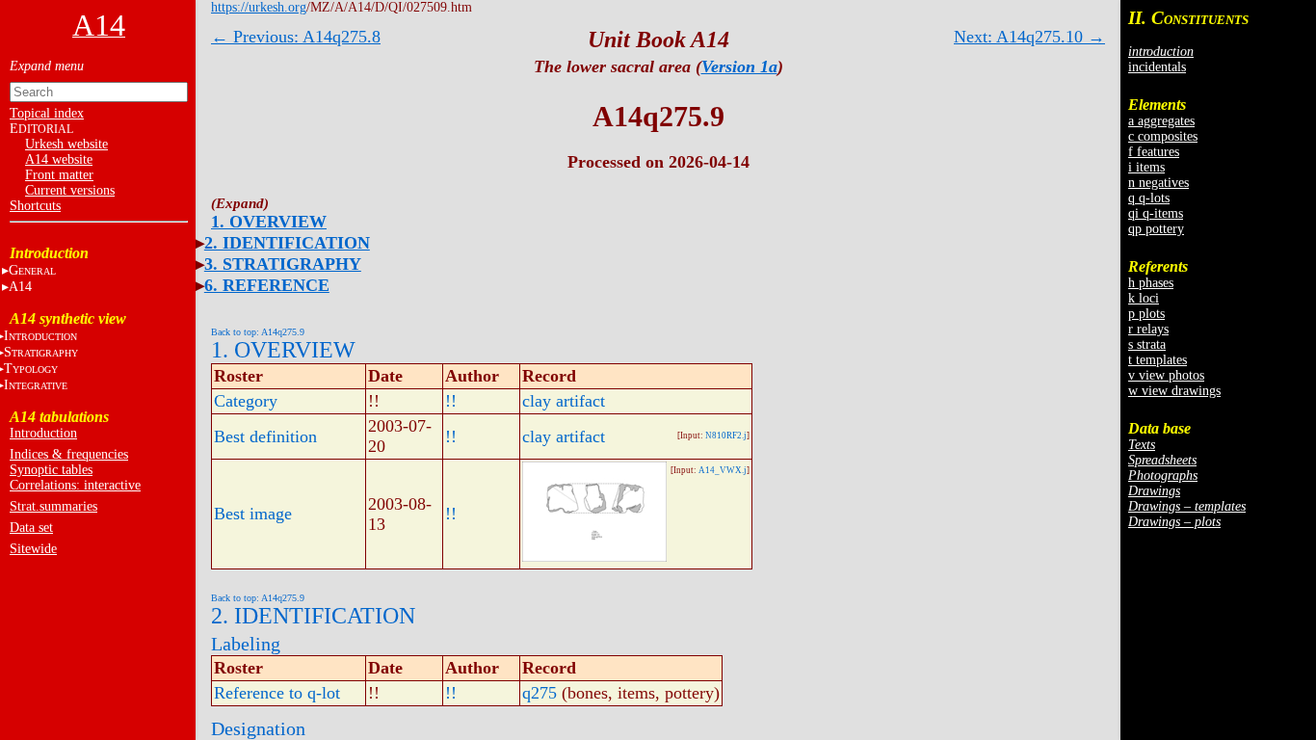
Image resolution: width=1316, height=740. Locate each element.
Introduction (43, 433)
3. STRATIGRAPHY (282, 264)
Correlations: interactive (75, 485)
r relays (1148, 329)
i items (1146, 167)
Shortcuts (35, 205)
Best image (253, 513)
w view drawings (1174, 390)
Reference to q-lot (277, 692)
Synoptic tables (51, 469)
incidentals (1157, 67)
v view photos (1166, 375)
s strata (1147, 344)
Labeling (245, 643)
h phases (1150, 283)
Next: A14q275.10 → (1029, 36)
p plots (1146, 313)
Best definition (265, 436)
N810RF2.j (726, 435)
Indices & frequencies (69, 454)
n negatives (1158, 182)
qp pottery (1156, 229)
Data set (31, 527)
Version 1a (739, 66)
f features (1153, 152)
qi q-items (1155, 213)
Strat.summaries (53, 506)
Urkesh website (66, 144)
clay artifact (563, 400)
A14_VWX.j (722, 470)
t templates (1157, 360)
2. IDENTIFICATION (287, 242)
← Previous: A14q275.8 (296, 36)
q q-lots (1149, 198)
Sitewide (33, 549)
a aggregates (1161, 121)
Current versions (70, 190)
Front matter (59, 175)
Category (245, 400)
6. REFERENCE (266, 285)
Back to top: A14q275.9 (257, 332)
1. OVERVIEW (269, 221)
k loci (1143, 298)
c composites (1163, 136)
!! (451, 400)
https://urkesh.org (258, 7)
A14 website (58, 159)
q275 (539, 692)
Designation (258, 728)
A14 (20, 286)
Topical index (47, 113)
